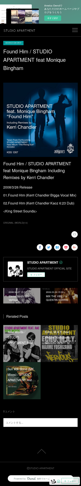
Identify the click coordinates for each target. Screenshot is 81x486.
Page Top (40, 451)
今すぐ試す (52, 18)
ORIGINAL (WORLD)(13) (15, 222)
